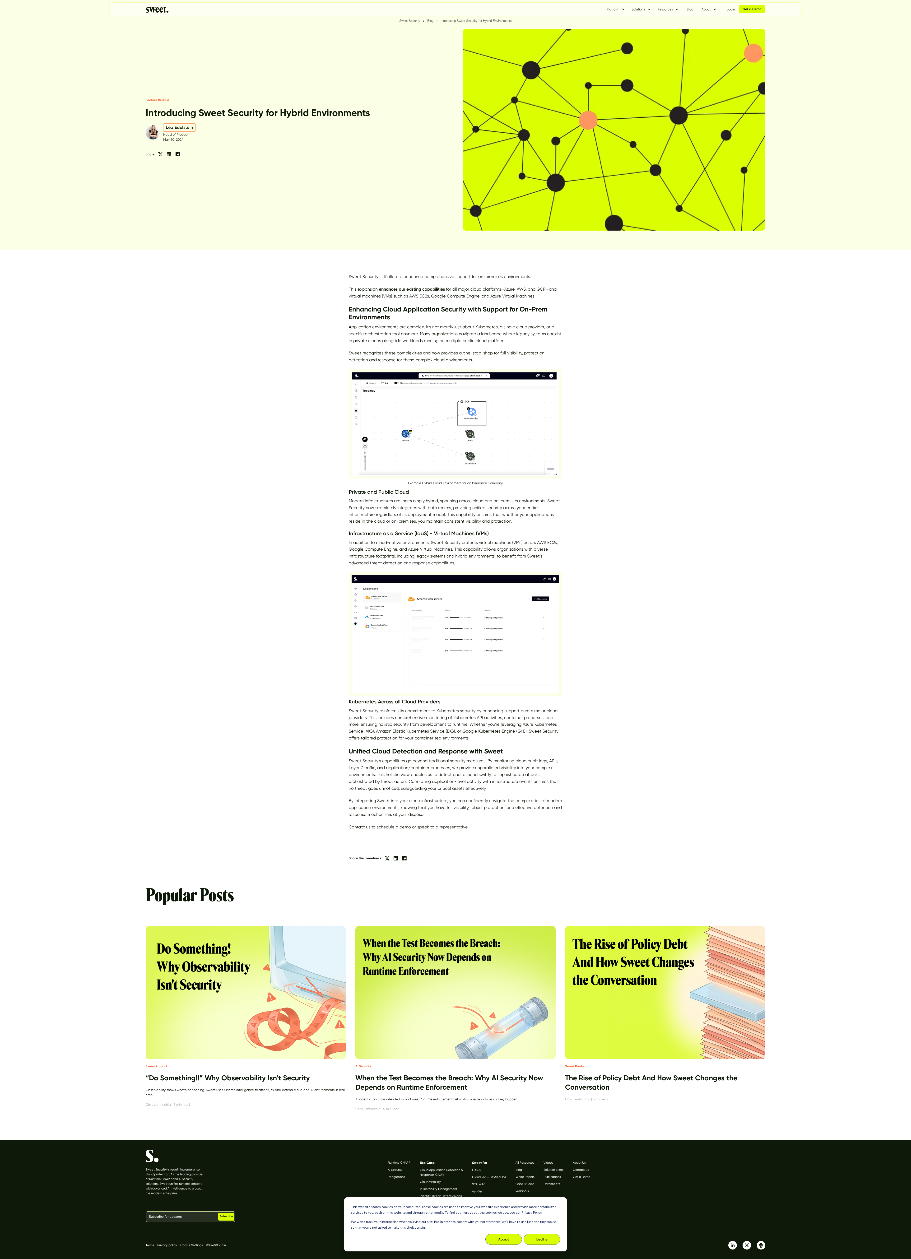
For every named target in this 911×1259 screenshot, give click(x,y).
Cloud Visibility (430, 1182)
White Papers (525, 1177)
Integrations (396, 1177)
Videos (548, 1162)
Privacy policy (167, 1245)
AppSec (477, 1191)
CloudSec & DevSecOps (489, 1177)
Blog (690, 9)
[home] (157, 9)
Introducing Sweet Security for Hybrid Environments (476, 21)
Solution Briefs (553, 1169)
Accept (503, 1239)
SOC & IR (478, 1184)
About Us (579, 1162)
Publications (552, 1177)
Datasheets (552, 1184)
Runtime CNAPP (399, 1162)
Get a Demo (581, 1177)
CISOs (476, 1170)
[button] (616, 9)
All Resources (525, 1162)
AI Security (395, 1169)
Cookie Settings (191, 1245)
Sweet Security (409, 21)
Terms (150, 1245)
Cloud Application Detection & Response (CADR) (441, 1172)
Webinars (522, 1191)
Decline (542, 1239)
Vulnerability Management (438, 1189)
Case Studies (525, 1184)
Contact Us (581, 1169)
